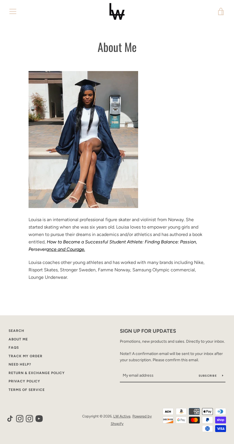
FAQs (14, 348)
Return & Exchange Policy (37, 373)
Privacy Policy (24, 381)
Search (16, 331)
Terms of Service (27, 390)
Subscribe (208, 376)
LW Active (121, 416)
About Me (18, 339)
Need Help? (20, 364)
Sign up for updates (148, 331)
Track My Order (26, 356)
